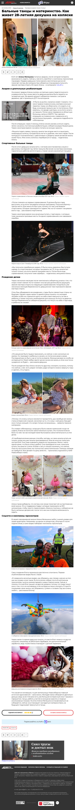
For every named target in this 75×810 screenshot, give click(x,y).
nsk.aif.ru (59, 85)
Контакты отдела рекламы (36, 767)
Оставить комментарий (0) (58, 712)
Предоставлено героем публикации (29, 67)
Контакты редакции (20, 767)
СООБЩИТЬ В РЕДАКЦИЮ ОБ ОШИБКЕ (57, 767)
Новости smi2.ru (8, 761)
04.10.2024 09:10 (6, 8)
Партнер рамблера (31, 802)
